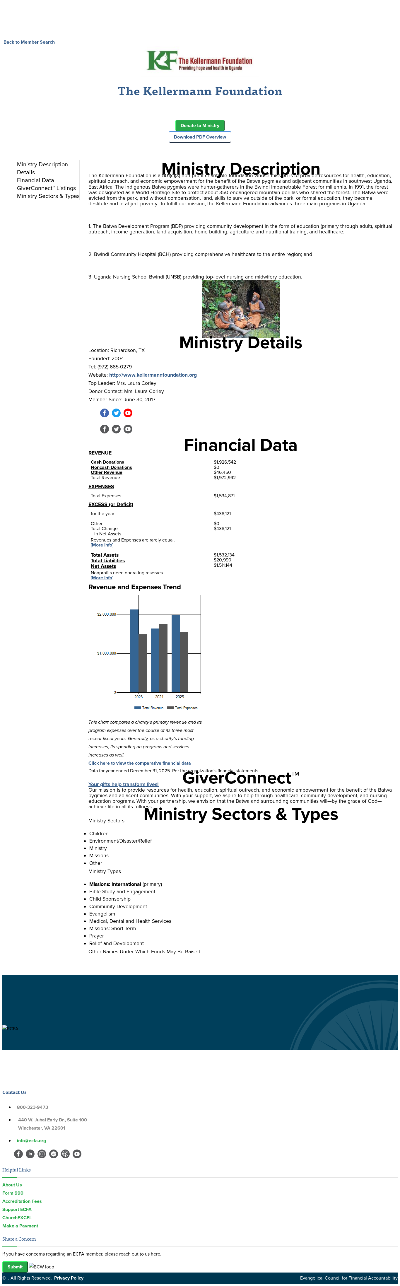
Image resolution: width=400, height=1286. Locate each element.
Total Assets (105, 555)
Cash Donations (107, 462)
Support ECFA (17, 1209)
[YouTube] (128, 415)
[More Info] (102, 545)
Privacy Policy (68, 1278)
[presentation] (47, 164)
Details (26, 172)
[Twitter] (116, 415)
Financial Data (35, 180)
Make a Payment (20, 1225)
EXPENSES (101, 486)
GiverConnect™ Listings (46, 188)
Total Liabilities (108, 560)
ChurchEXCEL (17, 1217)
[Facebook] (104, 415)
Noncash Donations (111, 467)
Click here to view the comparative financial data (139, 763)
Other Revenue (106, 472)
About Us (12, 1184)
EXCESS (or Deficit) (110, 504)
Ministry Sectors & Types (48, 196)
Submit (15, 1266)
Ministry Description (42, 164)
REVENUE (100, 453)
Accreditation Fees (22, 1201)
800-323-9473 (32, 1107)
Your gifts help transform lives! (123, 784)
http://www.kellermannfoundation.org (153, 375)
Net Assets (103, 566)
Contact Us (14, 1092)
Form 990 (12, 1193)
